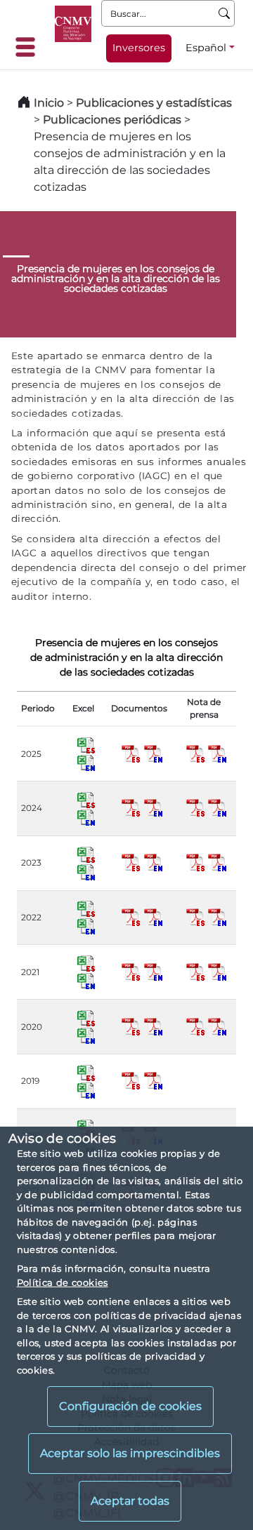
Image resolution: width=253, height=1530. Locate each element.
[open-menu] (29, 47)
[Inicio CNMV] (73, 24)
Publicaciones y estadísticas (154, 102)
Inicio (49, 102)
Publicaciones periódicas (112, 119)
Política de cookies (62, 1282)
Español (206, 47)
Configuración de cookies (130, 1406)
